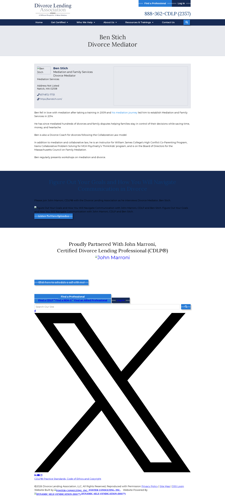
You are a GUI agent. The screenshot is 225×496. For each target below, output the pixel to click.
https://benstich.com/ (51, 99)
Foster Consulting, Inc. (104, 490)
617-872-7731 (47, 94)
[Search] (186, 22)
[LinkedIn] (35, 475)
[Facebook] (35, 311)
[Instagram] (41, 475)
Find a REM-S (64, 300)
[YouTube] (38, 475)
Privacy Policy (150, 486)
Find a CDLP (46, 300)
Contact (168, 22)
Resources (138, 22)
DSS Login (178, 486)
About (109, 22)
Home (39, 22)
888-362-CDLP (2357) (168, 14)
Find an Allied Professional (90, 300)
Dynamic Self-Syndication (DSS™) (103, 493)
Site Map (165, 486)
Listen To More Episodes (53, 216)
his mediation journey (124, 112)
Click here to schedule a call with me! (61, 282)
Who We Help (85, 22)
